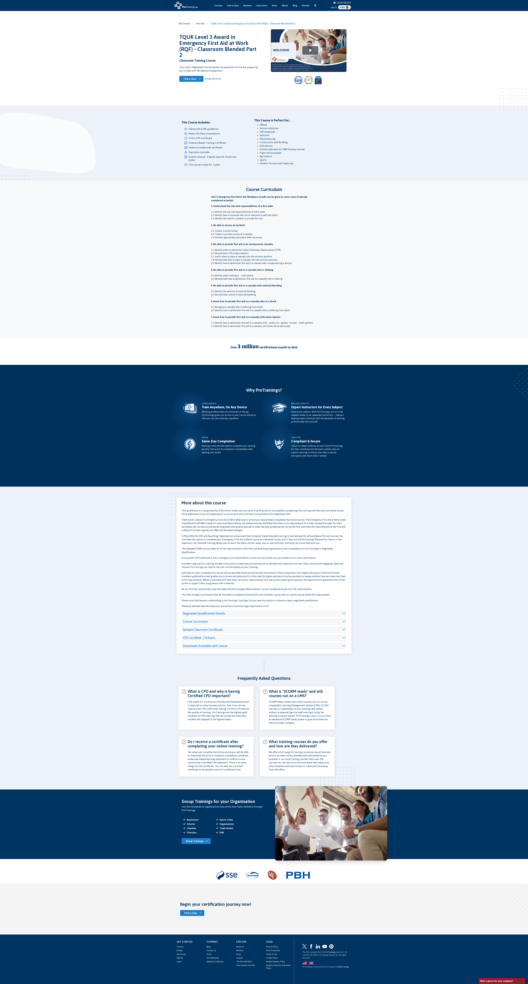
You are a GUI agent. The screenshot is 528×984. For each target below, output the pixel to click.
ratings (343, 967)
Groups (180, 950)
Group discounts (213, 78)
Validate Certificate (215, 961)
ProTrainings (330, 952)
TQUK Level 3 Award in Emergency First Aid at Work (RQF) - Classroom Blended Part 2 (253, 23)
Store (274, 5)
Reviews (239, 950)
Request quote (492, 967)
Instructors (261, 5)
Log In (179, 961)
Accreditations (213, 958)
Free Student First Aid (245, 965)
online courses (317, 715)
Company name (487, 945)
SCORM (325, 705)
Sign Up (334, 7)
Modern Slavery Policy (275, 961)
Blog (295, 5)
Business (247, 5)
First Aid (200, 23)
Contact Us (211, 950)
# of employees (487, 955)
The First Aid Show (244, 961)
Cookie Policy (272, 958)
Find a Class (233, 5)
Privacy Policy (272, 947)
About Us (240, 947)
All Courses (184, 23)
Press (238, 954)
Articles (306, 5)
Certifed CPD (233, 708)
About (285, 5)
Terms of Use (271, 954)
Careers (239, 958)
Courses (218, 5)
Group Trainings (195, 841)
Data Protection (273, 950)
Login (342, 7)
